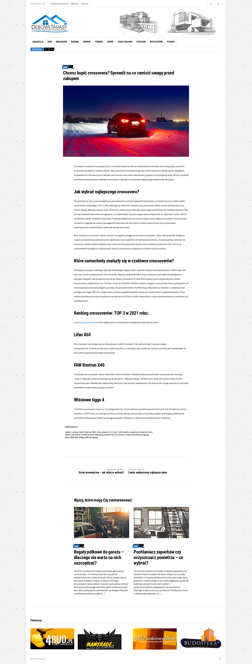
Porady (171, 41)
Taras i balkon (125, 41)
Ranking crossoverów (84, 322)
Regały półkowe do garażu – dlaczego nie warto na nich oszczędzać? (99, 557)
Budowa (75, 41)
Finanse (99, 41)
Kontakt (84, 3)
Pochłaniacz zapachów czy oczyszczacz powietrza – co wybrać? (158, 557)
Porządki (141, 41)
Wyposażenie (156, 41)
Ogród (110, 41)
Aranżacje (38, 41)
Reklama (74, 3)
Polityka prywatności (59, 3)
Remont (87, 41)
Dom (50, 41)
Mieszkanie (61, 41)
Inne (65, 67)
